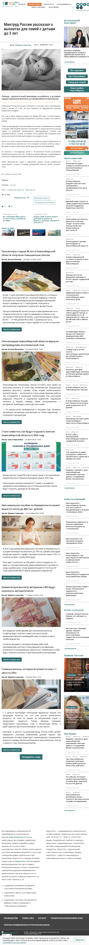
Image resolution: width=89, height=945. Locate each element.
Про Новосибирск (77, 76)
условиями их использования (14, 942)
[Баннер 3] (38, 232)
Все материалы (70, 62)
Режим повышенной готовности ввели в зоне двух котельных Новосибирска (77, 260)
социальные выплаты (15, 190)
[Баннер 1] (8, 232)
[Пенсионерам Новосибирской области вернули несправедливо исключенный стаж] (31, 366)
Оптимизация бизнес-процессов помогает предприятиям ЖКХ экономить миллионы (76, 334)
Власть (68, 161)
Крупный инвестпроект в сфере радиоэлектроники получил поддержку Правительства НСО (77, 204)
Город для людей (77, 82)
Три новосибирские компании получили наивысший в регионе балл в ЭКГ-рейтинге (76, 762)
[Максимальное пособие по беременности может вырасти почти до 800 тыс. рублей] (31, 530)
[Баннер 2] (23, 232)
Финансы (86, 290)
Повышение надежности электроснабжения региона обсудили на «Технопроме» (77, 525)
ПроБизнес (84, 756)
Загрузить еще (31, 756)
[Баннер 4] (54, 232)
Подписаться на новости (45, 202)
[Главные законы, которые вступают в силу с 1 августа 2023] (31, 694)
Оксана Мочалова (16, 349)
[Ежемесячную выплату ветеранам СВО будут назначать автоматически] (31, 612)
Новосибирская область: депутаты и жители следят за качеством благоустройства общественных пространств (77, 224)
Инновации (70, 272)
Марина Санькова (23, 45)
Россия (13, 185)
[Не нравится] (10, 206)
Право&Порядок (81, 347)
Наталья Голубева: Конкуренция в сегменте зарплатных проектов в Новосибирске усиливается (76, 53)
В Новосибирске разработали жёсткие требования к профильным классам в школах (76, 185)
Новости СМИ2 (8, 228)
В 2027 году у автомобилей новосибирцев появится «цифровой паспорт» (77, 437)
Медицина (69, 367)
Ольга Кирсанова (15, 439)
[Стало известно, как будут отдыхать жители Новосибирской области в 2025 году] (31, 456)
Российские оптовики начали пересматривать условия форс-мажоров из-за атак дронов (77, 780)
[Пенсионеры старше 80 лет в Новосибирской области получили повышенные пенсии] (31, 276)
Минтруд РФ (30, 190)
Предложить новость (41, 198)
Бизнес (68, 385)
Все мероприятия (70, 648)
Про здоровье (77, 70)
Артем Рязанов (14, 259)
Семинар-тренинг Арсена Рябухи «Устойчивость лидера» (77, 616)
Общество (76, 161)
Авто (67, 398)
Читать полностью (11, 329)
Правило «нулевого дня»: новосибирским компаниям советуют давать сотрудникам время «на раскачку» (77, 474)
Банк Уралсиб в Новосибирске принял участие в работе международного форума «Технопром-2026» (77, 507)
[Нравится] (3, 206)
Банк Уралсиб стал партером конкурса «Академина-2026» (74, 541)
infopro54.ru (20, 861)
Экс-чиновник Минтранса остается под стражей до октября (14, 219)
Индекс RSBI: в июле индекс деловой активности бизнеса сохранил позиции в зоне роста (46, 220)
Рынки (77, 308)
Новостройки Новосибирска (77, 89)
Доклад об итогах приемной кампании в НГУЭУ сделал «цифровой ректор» (77, 278)
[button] (73, 7)
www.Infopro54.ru (17, 837)
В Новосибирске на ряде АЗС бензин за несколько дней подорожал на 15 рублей (77, 404)
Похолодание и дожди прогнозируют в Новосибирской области (77, 243)
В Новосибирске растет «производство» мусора (77, 388)
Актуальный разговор (72, 21)
